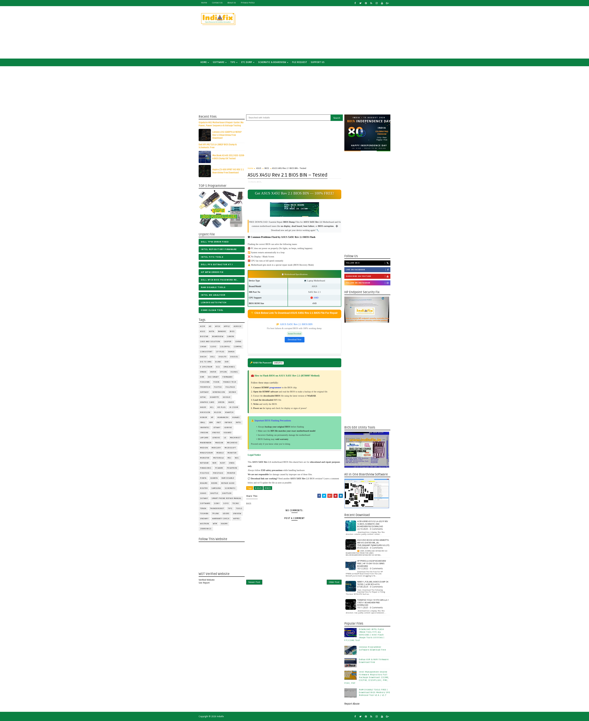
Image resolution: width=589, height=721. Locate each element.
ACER (202, 326)
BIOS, (259, 181)
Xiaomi (224, 524)
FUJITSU (218, 387)
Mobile (220, 453)
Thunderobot (217, 508)
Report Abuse (352, 703)
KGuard (227, 432)
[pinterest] (366, 3)
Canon (230, 336)
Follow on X (353, 263)
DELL (212, 357)
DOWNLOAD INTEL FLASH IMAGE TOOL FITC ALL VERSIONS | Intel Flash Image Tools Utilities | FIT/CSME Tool (364, 635)
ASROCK (238, 326)
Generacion (219, 392)
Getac (203, 397)
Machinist (235, 438)
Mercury (216, 448)
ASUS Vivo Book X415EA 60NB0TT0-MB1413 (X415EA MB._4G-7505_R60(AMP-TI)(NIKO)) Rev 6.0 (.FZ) (373, 543)
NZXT (222, 463)
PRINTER (231, 473)
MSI (229, 458)
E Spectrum (206, 367)
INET (219, 422)
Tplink (215, 513)
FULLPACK (230, 387)
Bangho (222, 331)
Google (227, 397)
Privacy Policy (248, 2)
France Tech (229, 382)
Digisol (234, 357)
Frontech (205, 387)
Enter (213, 372)
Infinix (228, 422)
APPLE (227, 326)
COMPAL (238, 346)
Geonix (232, 392)
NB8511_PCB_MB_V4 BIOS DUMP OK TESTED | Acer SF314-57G (372, 583)
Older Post (334, 582)
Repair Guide (228, 483)
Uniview (237, 513)
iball (202, 422)
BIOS (232, 331)
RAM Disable (228, 478)
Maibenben (206, 443)
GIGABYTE (214, 397)
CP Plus (220, 352)
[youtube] (382, 3)
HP (212, 417)
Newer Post (254, 582)
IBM (211, 422)
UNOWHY (204, 518)
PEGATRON (232, 468)
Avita (211, 331)
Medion (204, 448)
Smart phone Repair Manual (226, 498)
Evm (202, 377)
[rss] (371, 3)
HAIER (231, 402)
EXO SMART (213, 377)
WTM (215, 524)
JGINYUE (228, 427)
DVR (227, 362)
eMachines (229, 367)
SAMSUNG (216, 488)
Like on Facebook (355, 270)
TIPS (232, 62)
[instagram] (376, 3)
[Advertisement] (334, 32)
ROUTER (204, 488)
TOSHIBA (204, 513)
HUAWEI (236, 417)
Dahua (231, 352)
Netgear (204, 463)
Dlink (218, 362)
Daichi (203, 357)
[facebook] (355, 3)
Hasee (203, 407)
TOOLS (239, 508)
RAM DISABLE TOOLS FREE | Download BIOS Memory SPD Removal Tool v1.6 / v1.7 (374, 692)
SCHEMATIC (230, 488)
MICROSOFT (230, 448)
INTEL (238, 422)
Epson (223, 372)
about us (231, 2)
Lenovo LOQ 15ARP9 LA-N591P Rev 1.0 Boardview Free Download (227, 135)
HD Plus (222, 407)
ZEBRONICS (206, 529)
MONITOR (232, 453)
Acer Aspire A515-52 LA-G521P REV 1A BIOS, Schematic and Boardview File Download (372, 524)
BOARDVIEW (217, 336)
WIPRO (236, 518)
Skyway (204, 498)
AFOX (217, 326)
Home (204, 2)
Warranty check (220, 518)
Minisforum (206, 453)
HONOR (203, 417)
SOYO (226, 503)
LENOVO (216, 438)
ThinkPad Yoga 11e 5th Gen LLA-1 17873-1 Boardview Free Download (373, 603)
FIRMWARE (228, 377)
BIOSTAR (204, 336)
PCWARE (219, 468)
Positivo (204, 473)
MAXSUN (219, 443)
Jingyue (216, 432)
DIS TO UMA (205, 362)
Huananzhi (223, 417)
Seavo (203, 493)
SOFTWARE (218, 62)
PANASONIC (206, 468)
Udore (226, 513)
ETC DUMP (246, 62)
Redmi (214, 483)
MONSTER (205, 458)
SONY (216, 503)
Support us (318, 62)
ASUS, (253, 181)
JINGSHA (204, 432)
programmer (275, 387)
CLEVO (213, 346)
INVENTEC (205, 427)
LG (225, 438)
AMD (316, 298)
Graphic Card (207, 402)
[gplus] (387, 3)
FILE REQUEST (299, 62)
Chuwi (203, 346)
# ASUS (258, 488)
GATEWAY (204, 392)
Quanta (214, 478)
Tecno (236, 503)
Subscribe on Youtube (358, 276)
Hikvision (205, 412)
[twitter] (360, 3)
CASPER (227, 341)
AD (210, 326)
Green (221, 402)
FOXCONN (205, 382)
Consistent (206, 352)
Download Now (294, 339)
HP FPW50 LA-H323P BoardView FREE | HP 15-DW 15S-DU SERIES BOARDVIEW (371, 563)
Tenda (203, 508)
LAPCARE (204, 438)
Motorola (218, 458)
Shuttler (226, 493)
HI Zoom (234, 407)
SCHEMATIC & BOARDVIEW (272, 62)
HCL (212, 407)
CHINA (238, 341)
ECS (218, 367)
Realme (204, 483)
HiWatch (229, 412)
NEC (237, 458)
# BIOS (268, 488)
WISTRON (204, 524)
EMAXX (203, 372)
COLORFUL (225, 346)
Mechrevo (232, 443)
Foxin (216, 382)
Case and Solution (210, 341)
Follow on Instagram (358, 283)
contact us (217, 2)
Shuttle (214, 493)
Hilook (217, 412)
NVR (215, 463)
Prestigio (218, 473)
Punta (203, 478)
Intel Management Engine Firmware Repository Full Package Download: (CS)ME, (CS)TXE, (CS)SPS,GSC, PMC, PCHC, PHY (366, 677)
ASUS (202, 331)
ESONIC (234, 372)
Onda (231, 463)
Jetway (216, 427)
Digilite (223, 357)
